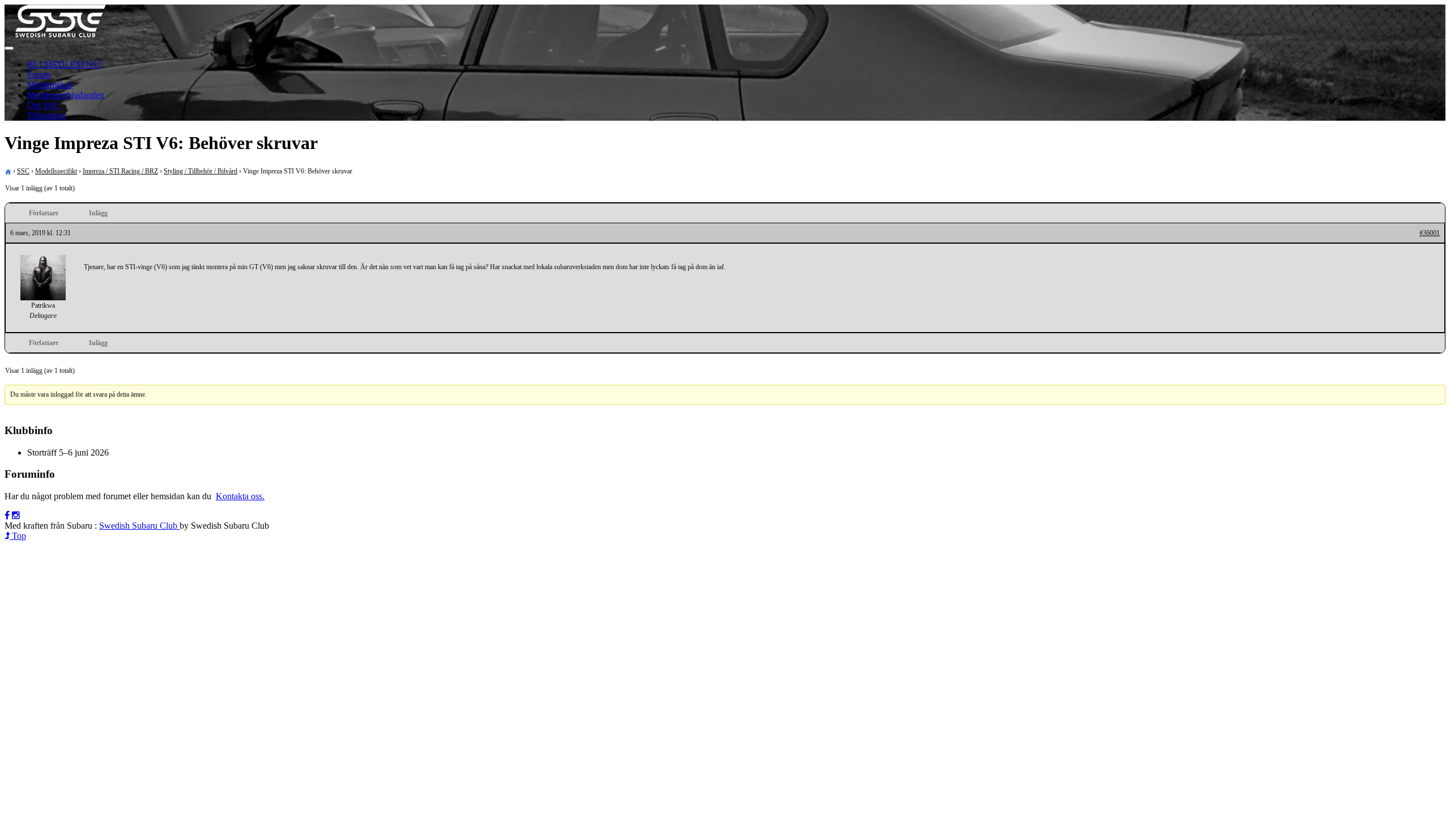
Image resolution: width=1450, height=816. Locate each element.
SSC (23, 171)
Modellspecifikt (56, 171)
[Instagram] (16, 515)
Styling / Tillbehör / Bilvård (200, 171)
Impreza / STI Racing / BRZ (120, 171)
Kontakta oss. (240, 496)
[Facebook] (7, 515)
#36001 (1429, 233)
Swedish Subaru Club (139, 525)
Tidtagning (46, 115)
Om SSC (43, 105)
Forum (39, 74)
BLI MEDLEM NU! (65, 64)
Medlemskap (50, 85)
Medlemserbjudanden (65, 95)
